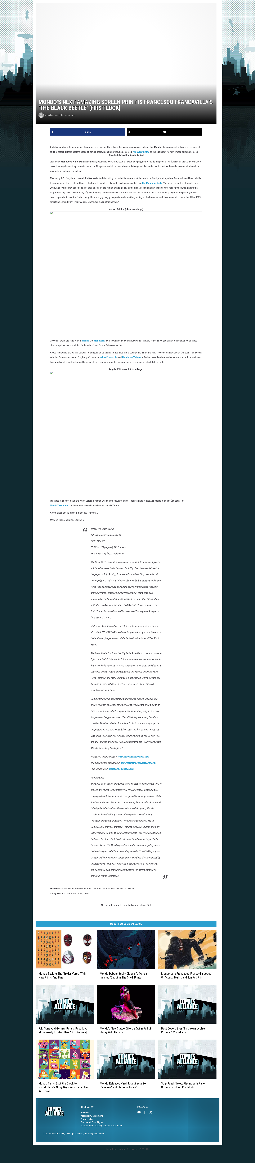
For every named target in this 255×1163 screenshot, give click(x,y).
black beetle (68, 888)
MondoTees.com (59, 505)
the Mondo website (152, 183)
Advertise (85, 1112)
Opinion (86, 893)
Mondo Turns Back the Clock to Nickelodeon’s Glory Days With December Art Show (63, 1087)
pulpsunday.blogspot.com (121, 768)
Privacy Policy (87, 1119)
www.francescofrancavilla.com (133, 756)
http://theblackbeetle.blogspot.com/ (138, 762)
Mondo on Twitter (131, 357)
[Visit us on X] (152, 1112)
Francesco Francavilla (97, 888)
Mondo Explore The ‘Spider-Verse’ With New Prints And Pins (62, 975)
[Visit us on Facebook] (146, 1112)
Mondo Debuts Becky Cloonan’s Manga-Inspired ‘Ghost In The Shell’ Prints (124, 975)
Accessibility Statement (92, 1116)
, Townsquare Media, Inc (75, 1133)
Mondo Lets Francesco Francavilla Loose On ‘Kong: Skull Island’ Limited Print (186, 975)
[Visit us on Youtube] (140, 1112)
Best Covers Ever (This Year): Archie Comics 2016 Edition (183, 1030)
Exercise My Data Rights (92, 1122)
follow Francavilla (108, 357)
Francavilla (99, 340)
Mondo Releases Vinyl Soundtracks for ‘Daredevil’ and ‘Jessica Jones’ (123, 1085)
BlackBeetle (80, 888)
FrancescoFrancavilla (117, 888)
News (79, 893)
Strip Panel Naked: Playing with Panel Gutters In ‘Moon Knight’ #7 (183, 1085)
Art (63, 893)
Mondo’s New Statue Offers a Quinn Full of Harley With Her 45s (125, 1030)
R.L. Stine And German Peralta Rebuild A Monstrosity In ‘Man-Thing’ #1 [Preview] (63, 1030)
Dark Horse (71, 893)
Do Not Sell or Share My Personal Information (101, 1125)
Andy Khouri (49, 115)
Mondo (85, 340)
